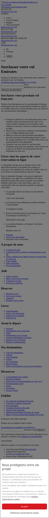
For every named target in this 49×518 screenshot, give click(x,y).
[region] (24, 488)
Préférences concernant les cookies (24, 512)
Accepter (24, 506)
